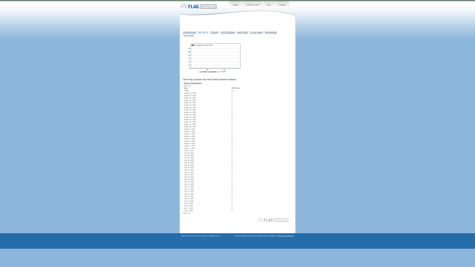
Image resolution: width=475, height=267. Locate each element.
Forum (282, 5)
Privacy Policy (202, 236)
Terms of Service (192, 236)
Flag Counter (199, 6)
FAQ (269, 5)
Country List (252, 5)
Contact (183, 236)
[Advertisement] (228, 24)
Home (235, 5)
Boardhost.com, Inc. (215, 236)
